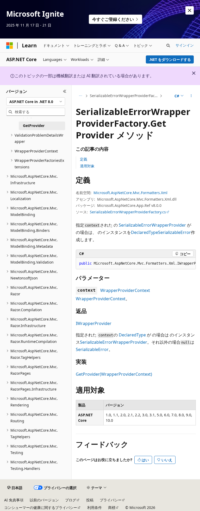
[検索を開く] (168, 45)
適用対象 (87, 165)
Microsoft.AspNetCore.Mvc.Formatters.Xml (130, 192)
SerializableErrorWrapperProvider (152, 225)
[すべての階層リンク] (80, 96)
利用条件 (94, 507)
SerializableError (174, 232)
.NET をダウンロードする (170, 59)
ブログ (70, 499)
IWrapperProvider (93, 323)
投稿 (89, 499)
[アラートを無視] (189, 10)
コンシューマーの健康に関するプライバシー (40, 507)
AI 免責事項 (13, 499)
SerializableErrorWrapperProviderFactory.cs (128, 211)
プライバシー (111, 499)
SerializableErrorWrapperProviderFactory (124, 95)
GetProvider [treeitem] (34, 125)
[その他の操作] (191, 96)
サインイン (185, 45)
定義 (83, 159)
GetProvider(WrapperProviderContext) (114, 374)
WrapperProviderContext (125, 290)
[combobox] (35, 101)
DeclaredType (144, 232)
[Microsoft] (9, 45)
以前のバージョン (44, 499)
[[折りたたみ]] (64, 91)
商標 (111, 507)
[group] (136, 263)
